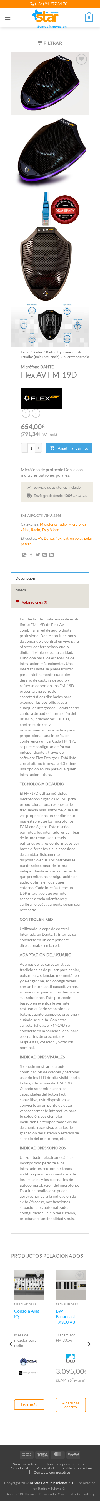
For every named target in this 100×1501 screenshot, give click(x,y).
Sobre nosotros (25, 1464)
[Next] (88, 1355)
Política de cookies (77, 1468)
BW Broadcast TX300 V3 (65, 1316)
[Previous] (11, 1355)
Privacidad (45, 1468)
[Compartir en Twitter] (38, 555)
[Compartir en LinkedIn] (51, 555)
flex (59, 538)
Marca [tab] (21, 590)
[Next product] (26, 413)
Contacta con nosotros (52, 1472)
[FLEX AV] (41, 398)
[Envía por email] (44, 555)
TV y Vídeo (50, 530)
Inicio (25, 352)
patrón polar (72, 538)
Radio (37, 352)
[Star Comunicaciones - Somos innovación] (46, 16)
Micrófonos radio (76, 357)
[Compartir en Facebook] (31, 555)
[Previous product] (36, 413)
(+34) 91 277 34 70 (50, 3)
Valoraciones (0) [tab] (34, 602)
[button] (7, 17)
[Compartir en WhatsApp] (24, 555)
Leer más (29, 1404)
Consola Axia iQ (26, 1313)
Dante (49, 538)
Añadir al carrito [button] (70, 1405)
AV (40, 538)
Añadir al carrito (73, 448)
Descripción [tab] (25, 578)
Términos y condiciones (65, 1464)
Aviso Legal (19, 1468)
